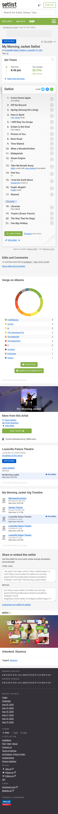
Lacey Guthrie (30, 168)
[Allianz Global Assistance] (6, 802)
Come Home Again (21, 97)
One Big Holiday (19, 223)
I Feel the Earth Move (22, 180)
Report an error (48, 249)
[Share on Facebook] (47, 89)
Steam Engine (18, 158)
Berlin (13, 168)
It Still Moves (12, 320)
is (8, 328)
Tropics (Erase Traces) (23, 213)
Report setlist (32, 249)
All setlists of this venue (12, 455)
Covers (10, 324)
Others (10, 358)
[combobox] (29, 12)
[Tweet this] (43, 89)
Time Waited (17, 143)
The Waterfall (13, 337)
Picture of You (18, 134)
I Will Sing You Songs (22, 122)
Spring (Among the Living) (24, 109)
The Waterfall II (14, 341)
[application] (29, 631)
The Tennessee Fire (15, 332)
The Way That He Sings (23, 218)
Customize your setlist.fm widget (16, 604)
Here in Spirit (17, 114)
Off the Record (18, 105)
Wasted (15, 194)
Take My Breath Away (22, 165)
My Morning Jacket (16, 47)
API (3, 779)
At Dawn (11, 349)
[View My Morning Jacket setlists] (29, 396)
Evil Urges (11, 354)
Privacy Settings (9, 761)
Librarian (15, 206)
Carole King (15, 183)
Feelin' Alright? (18, 187)
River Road (16, 138)
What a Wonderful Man (23, 148)
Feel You (15, 172)
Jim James (15, 118)
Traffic (13, 190)
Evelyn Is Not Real (20, 126)
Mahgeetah (17, 153)
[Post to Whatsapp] (52, 89)
